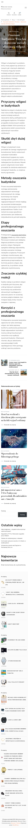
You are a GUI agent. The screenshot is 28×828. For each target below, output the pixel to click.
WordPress (16, 825)
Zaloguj (14, 14)
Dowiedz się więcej (10, 424)
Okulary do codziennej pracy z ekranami (11, 538)
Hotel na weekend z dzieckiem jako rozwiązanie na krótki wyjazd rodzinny (13, 417)
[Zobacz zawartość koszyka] (19, 13)
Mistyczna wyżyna (6, 7)
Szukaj (3, 511)
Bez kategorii (14, 31)
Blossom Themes (15, 823)
